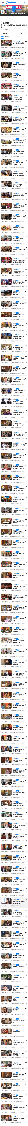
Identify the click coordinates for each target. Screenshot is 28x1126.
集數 (2, 36)
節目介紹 (4, 33)
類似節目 (7, 36)
